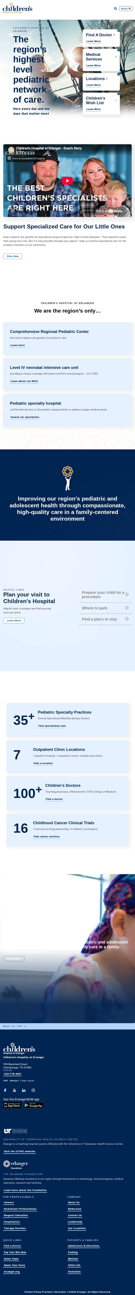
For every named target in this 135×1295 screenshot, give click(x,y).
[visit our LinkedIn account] (24, 1091)
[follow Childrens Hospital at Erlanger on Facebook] (5, 1091)
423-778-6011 (12, 1073)
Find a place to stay (99, 619)
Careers (9, 1202)
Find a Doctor (12, 1245)
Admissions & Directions (83, 1245)
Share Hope (11, 1258)
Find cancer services (47, 836)
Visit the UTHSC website (19, 1151)
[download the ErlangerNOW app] (13, 1107)
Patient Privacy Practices (39, 1292)
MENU (124, 8)
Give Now (13, 256)
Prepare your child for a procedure (103, 594)
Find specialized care (52, 725)
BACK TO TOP (12, 1026)
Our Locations (77, 1228)
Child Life (74, 1265)
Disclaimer (60, 1292)
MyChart (73, 1258)
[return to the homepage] (19, 1053)
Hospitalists (12, 1221)
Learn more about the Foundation (25, 1190)
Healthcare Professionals (20, 1208)
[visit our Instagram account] (33, 1091)
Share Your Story (14, 1265)
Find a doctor (54, 799)
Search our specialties (25, 417)
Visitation (74, 1271)
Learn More (93, 41)
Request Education (16, 1215)
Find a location (43, 763)
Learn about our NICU (24, 381)
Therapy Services (15, 1228)
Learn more (18, 345)
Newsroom (74, 1208)
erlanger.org (12, 1271)
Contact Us (75, 1215)
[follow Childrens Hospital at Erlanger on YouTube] (14, 1091)
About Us (74, 1202)
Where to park (94, 608)
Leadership (75, 1221)
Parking (73, 1252)
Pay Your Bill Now (15, 1252)
